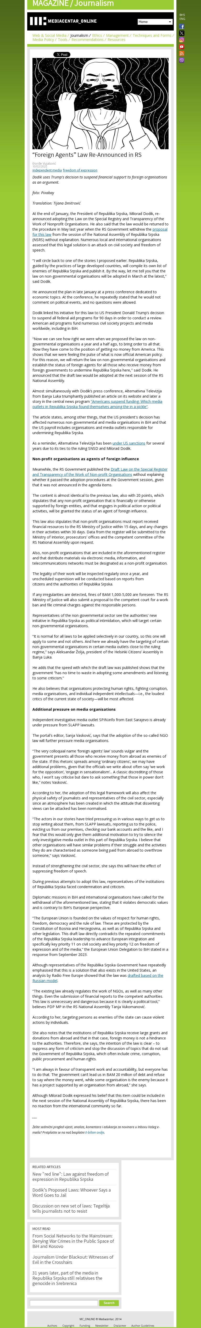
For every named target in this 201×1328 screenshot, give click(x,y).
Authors (52, 1325)
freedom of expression (80, 170)
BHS (182, 15)
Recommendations (87, 39)
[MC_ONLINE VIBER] (180, 61)
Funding (85, 1325)
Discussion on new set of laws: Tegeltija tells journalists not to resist (71, 1209)
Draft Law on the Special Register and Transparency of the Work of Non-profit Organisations (100, 472)
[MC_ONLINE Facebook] (180, 27)
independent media (47, 170)
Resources (116, 39)
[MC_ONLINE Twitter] (180, 33)
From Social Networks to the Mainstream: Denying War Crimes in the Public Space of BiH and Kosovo (73, 1241)
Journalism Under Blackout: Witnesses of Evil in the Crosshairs (72, 1260)
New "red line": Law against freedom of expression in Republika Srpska (70, 1177)
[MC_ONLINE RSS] (180, 54)
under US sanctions (129, 443)
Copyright (68, 1325)
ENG (182, 19)
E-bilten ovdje (94, 1132)
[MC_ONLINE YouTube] (180, 46)
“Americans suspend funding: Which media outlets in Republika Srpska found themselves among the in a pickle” (97, 404)
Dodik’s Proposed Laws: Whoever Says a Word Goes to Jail (71, 1193)
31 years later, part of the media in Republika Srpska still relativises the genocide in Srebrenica (67, 1278)
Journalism (79, 35)
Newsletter (101, 1325)
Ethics (97, 35)
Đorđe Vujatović (44, 163)
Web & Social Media (49, 35)
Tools (63, 39)
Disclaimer (120, 1325)
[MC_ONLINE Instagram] (180, 40)
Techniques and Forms (152, 35)
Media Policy (43, 39)
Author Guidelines (142, 1325)
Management (117, 35)
